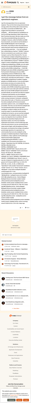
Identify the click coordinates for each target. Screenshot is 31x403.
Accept (26, 400)
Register (22, 2)
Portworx (15, 379)
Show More (16, 308)
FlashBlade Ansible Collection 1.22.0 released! (16, 289)
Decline (19, 400)
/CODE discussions (7, 7)
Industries (15, 361)
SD (14, 285)
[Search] (18, 2)
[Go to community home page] (10, 2)
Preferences (11, 400)
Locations (15, 337)
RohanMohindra (15, 260)
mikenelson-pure (18, 279)
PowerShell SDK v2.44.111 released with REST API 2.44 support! (17, 296)
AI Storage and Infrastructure (15, 347)
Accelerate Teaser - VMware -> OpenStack (16, 249)
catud (13, 265)
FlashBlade (15, 373)
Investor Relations (15, 331)
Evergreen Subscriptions (15, 376)
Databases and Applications (15, 355)
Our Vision (15, 323)
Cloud (15, 352)
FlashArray (15, 370)
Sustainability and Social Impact (15, 329)
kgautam (14, 256)
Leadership (15, 334)
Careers (16, 326)
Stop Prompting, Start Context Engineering (16, 254)
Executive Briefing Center (15, 340)
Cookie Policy (13, 395)
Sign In (27, 2)
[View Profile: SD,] (3, 284)
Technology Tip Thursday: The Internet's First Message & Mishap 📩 (16, 263)
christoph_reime (15, 246)
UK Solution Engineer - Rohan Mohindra (15, 259)
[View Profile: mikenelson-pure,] (3, 278)
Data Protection (15, 358)
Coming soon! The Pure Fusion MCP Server (17, 277)
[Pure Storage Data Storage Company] (15, 316)
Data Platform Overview (15, 367)
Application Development (15, 349)
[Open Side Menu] (2, 2)
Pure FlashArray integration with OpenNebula (15, 302)
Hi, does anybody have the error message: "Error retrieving (16, 244)
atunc (7, 11)
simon (12, 251)
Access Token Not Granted (13, 283)
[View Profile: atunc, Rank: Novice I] (3, 12)
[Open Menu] (29, 7)
